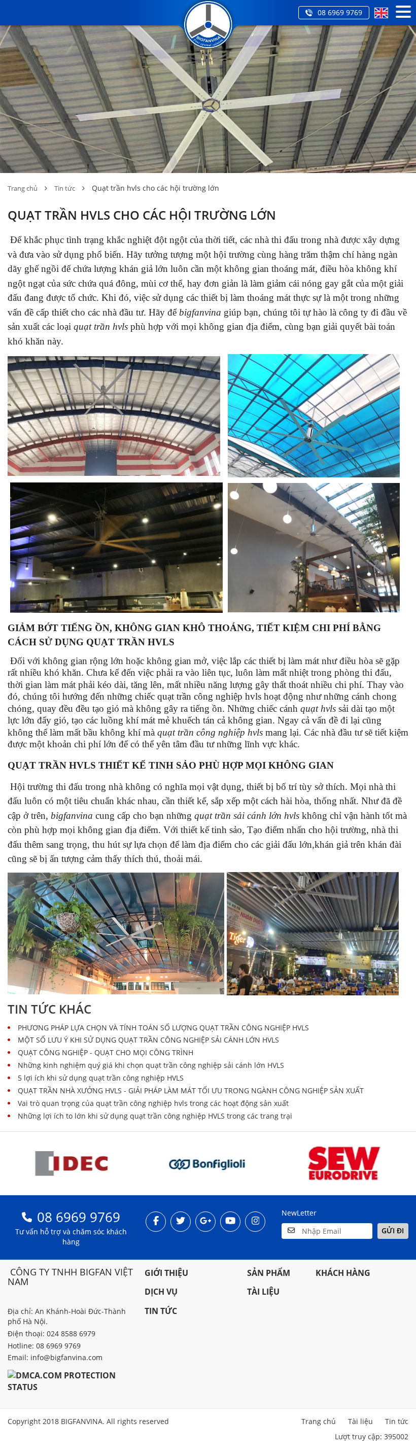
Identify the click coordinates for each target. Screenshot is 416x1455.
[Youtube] (230, 1221)
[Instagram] (255, 1221)
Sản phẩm (268, 1272)
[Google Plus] (205, 1221)
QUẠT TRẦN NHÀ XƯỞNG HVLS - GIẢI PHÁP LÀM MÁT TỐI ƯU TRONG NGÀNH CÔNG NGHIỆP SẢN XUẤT (191, 1090)
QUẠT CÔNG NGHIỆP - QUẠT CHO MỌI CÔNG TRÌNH (105, 1052)
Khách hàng (343, 1272)
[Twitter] (180, 1221)
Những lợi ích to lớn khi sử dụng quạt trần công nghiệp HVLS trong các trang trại (155, 1116)
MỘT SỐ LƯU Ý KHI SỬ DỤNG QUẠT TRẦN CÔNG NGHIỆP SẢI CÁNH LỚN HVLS (148, 1040)
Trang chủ (23, 188)
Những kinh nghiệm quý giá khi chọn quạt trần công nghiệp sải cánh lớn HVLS (151, 1065)
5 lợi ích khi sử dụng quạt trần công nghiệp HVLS (101, 1078)
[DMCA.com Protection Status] (71, 1381)
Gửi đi (393, 1230)
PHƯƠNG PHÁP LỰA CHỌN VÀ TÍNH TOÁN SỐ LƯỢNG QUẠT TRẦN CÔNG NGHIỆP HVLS (163, 1027)
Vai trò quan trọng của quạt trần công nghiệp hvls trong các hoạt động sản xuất (153, 1103)
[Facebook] (156, 1221)
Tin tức (64, 188)
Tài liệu (263, 1291)
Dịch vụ (161, 1291)
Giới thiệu (166, 1272)
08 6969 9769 (340, 12)
